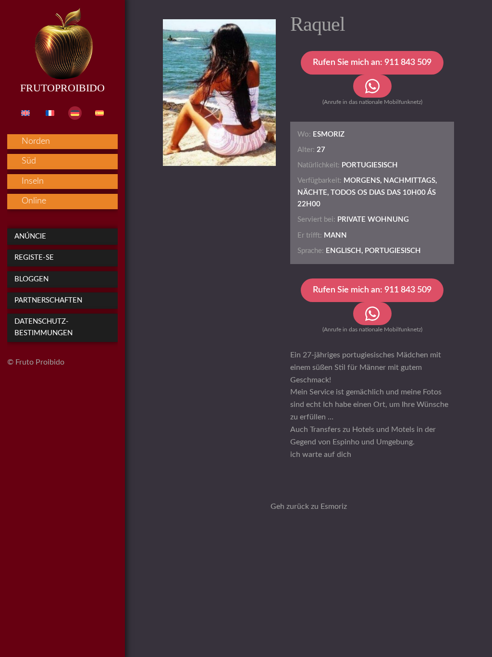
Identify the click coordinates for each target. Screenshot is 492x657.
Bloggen (31, 279)
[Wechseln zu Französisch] (50, 113)
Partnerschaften (48, 300)
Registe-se (34, 257)
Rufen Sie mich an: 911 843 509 (372, 62)
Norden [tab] (36, 141)
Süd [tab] (29, 161)
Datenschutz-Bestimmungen (43, 327)
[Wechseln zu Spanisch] (99, 113)
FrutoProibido (62, 88)
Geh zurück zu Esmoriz (309, 506)
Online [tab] (34, 201)
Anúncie (30, 236)
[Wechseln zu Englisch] (25, 113)
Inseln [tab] (33, 181)
